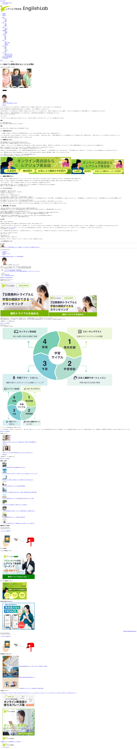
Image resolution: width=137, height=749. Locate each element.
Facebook (4, 13)
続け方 (6, 28)
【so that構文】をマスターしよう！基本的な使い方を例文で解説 (31, 688)
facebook (4, 252)
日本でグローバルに (8, 53)
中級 (5, 20)
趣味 (5, 26)
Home (4, 17)
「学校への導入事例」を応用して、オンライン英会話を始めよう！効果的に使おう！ (19, 510)
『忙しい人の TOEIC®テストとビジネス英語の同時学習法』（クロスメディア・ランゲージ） (22, 271)
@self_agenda (7, 274)
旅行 (5, 51)
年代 (3, 40)
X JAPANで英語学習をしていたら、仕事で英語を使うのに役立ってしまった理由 (18, 498)
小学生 (6, 43)
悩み (3, 27)
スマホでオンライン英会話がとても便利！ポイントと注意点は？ (15, 504)
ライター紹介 (5, 3)
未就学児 (6, 44)
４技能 (4, 34)
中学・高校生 (7, 42)
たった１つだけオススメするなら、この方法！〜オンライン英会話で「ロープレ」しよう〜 (20, 473)
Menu (1, 60)
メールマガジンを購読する (5, 530)
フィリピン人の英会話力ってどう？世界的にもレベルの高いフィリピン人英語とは (18, 523)
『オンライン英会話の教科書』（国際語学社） (13, 270)
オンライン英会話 (16, 256)
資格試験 (4, 30)
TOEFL (6, 32)
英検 (5, 33)
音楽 (5, 48)
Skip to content (3, 0)
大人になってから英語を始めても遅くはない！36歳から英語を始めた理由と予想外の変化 (20, 492)
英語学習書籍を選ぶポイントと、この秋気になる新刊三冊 (14, 517)
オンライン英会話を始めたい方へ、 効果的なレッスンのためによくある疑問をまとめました (22, 247)
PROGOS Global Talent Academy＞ (130, 631)
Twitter (4, 14)
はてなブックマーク (6, 253)
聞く (5, 38)
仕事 (5, 23)
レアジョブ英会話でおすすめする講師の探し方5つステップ (14, 467)
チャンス (4, 52)
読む (5, 39)
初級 (5, 21)
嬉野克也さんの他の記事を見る (6, 277)
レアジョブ (11, 227)
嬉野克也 (21, 256)
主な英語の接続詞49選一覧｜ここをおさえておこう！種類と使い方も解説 (33, 666)
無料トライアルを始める (5, 323)
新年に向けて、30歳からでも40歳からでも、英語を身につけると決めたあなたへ (18, 479)
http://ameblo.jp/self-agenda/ (9, 275)
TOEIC (6, 31)
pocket (4, 254)
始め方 (6, 29)
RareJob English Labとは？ (7, 2)
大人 (5, 41)
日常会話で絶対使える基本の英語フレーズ (27, 677)
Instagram (4, 15)
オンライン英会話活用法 (7, 56)
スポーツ (6, 50)
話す (5, 35)
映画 (5, 47)
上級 (5, 19)
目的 (3, 22)
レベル (4, 18)
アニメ (6, 49)
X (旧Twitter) (5, 251)
